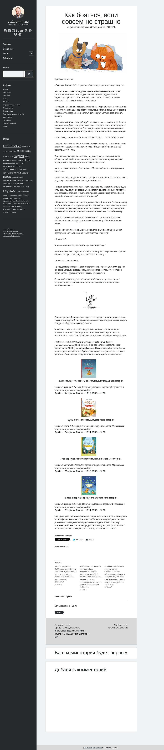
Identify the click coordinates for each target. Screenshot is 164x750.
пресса (6, 195)
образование (9, 180)
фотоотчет (7, 207)
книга (17, 172)
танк (28, 203)
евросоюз (20, 163)
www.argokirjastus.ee (84, 348)
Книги (5, 53)
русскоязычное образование (14, 201)
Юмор (5, 126)
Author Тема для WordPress (93, 748)
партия (17, 186)
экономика (16, 206)
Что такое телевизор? (117, 627)
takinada (26, 146)
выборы (26, 160)
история (17, 166)
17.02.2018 (110, 27)
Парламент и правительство (13, 114)
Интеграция (7, 92)
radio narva (12, 145)
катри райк (22, 169)
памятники (6, 183)
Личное (6, 102)
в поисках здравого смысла (12, 160)
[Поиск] (29, 74)
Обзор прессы (8, 108)
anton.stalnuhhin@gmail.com (11, 236)
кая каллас (8, 173)
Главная (7, 44)
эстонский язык (9, 212)
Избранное (8, 49)
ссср (5, 203)
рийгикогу (23, 195)
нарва (7, 176)
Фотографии (7, 117)
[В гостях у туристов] (67, 575)
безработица (8, 156)
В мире (5, 89)
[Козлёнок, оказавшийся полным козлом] (116, 576)
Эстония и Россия (9, 123)
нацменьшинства (17, 177)
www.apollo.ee (90, 342)
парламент (8, 186)
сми (27, 201)
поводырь (24, 186)
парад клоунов (17, 183)
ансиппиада (22, 150)
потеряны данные (23, 191)
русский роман (16, 198)
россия (6, 198)
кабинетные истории (10, 169)
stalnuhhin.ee (18, 22)
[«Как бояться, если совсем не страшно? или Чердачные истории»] (92, 578)
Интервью (7, 96)
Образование (8, 111)
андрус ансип (8, 151)
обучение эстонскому (24, 180)
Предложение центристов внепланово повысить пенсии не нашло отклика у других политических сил (72, 632)
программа (13, 195)
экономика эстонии (9, 209)
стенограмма (12, 204)
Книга (5, 99)
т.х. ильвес (22, 204)
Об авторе (8, 58)
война (27, 156)
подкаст (10, 190)
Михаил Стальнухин (92, 27)
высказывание (9, 163)
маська (25, 173)
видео (19, 155)
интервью (7, 166)
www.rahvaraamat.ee (64, 345)
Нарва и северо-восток (11, 105)
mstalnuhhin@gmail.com (10, 231)
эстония (20, 209)
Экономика (7, 120)
